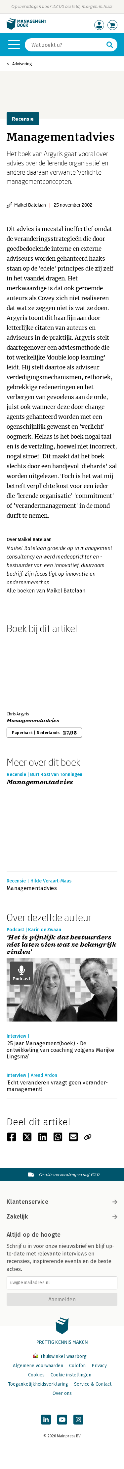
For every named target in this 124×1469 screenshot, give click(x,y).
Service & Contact (92, 1384)
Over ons (62, 1393)
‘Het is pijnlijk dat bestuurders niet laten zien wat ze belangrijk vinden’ (61, 945)
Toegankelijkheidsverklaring (38, 1384)
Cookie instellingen (71, 1375)
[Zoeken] (110, 44)
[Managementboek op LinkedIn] (46, 1420)
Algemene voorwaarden (38, 1365)
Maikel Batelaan (30, 205)
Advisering (22, 63)
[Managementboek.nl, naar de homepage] (26, 28)
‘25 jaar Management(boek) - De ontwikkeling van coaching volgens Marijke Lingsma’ (60, 1050)
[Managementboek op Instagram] (78, 1420)
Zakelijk (17, 1216)
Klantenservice (27, 1201)
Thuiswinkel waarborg (63, 1356)
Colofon (77, 1365)
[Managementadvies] (30, 671)
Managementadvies (33, 720)
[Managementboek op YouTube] (62, 1420)
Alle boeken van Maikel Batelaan (46, 591)
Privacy (99, 1365)
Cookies (36, 1375)
